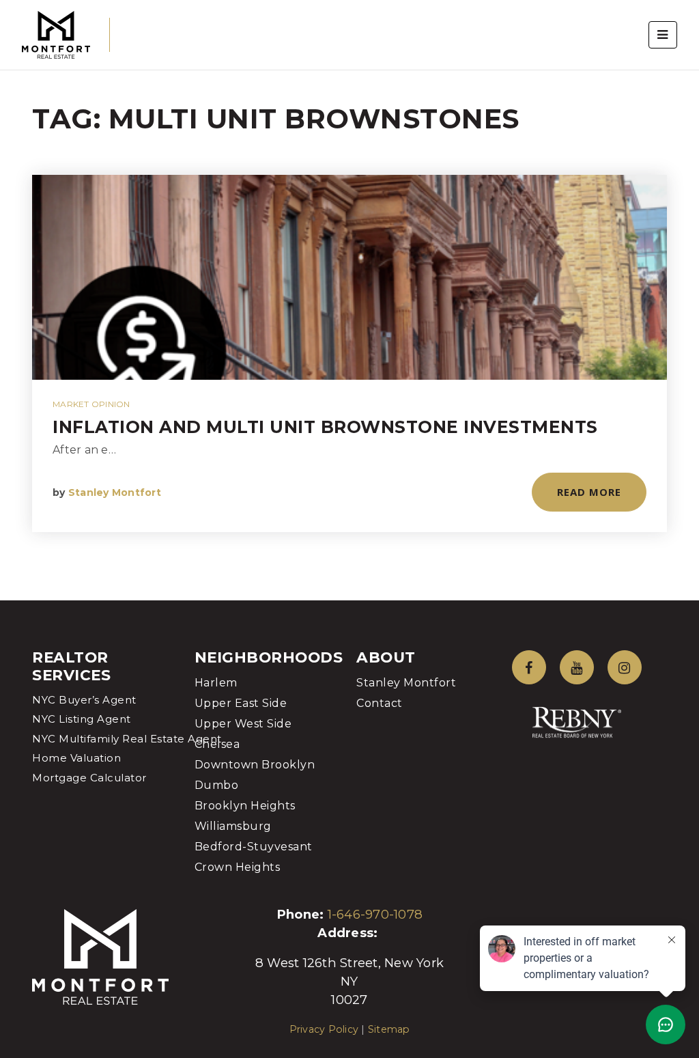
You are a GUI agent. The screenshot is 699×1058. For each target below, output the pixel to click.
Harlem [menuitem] (216, 682)
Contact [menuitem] (379, 703)
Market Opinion (91, 404)
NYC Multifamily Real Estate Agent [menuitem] (127, 738)
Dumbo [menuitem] (217, 785)
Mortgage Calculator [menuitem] (89, 777)
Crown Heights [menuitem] (238, 867)
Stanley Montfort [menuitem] (406, 682)
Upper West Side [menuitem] (243, 723)
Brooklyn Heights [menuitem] (245, 805)
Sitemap (389, 1029)
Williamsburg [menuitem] (233, 826)
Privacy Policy (324, 1029)
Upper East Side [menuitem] (241, 703)
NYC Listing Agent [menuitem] (81, 718)
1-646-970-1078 (375, 914)
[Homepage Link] (56, 33)
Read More (589, 492)
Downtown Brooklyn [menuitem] (255, 764)
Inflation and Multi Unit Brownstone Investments (325, 427)
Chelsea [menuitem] (217, 744)
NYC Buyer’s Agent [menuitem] (84, 699)
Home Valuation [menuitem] (76, 757)
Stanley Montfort (114, 492)
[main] (349, 300)
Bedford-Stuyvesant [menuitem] (254, 846)
